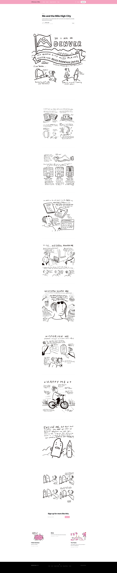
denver (43, 13)
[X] (59, 564)
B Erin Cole (47, 22)
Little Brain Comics (33, 565)
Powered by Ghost (83, 565)
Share (73, 23)
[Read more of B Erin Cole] (43, 23)
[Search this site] (75, 2)
